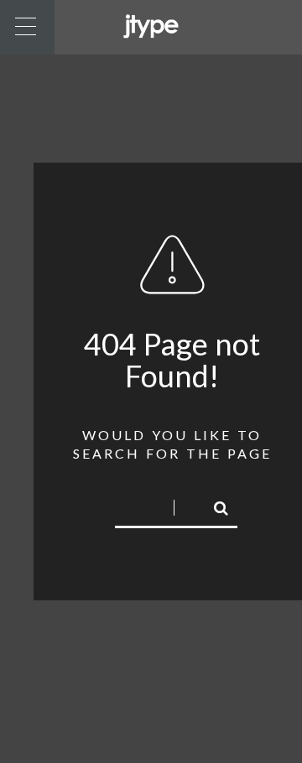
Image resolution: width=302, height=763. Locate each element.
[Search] (214, 505)
